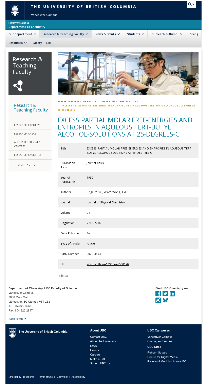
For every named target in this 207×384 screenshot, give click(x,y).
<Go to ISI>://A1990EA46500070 (108, 264)
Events (94, 350)
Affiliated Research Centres (28, 144)
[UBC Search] (191, 5)
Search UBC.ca (100, 363)
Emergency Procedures (21, 377)
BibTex (63, 276)
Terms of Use (45, 377)
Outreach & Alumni (165, 34)
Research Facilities (27, 155)
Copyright (62, 377)
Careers (95, 354)
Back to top (16, 318)
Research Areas (25, 133)
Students (134, 34)
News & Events (106, 34)
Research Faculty (27, 125)
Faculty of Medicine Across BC (166, 361)
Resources (15, 43)
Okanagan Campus (159, 341)
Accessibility (78, 377)
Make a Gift (97, 359)
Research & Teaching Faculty (64, 34)
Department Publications (120, 101)
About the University (103, 341)
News (93, 345)
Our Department (20, 34)
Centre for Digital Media (162, 357)
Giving (194, 34)
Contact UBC (98, 336)
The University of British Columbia (16, 10)
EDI (48, 43)
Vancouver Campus (159, 336)
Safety (37, 43)
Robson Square (157, 352)
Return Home (25, 164)
